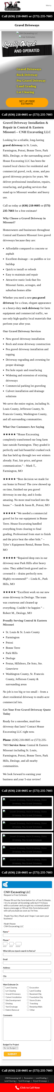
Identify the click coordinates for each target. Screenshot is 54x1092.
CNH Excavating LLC (13, 1078)
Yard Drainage (24, 1081)
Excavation (28, 1078)
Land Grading (41, 1078)
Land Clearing (10, 1081)
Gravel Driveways (40, 1081)
